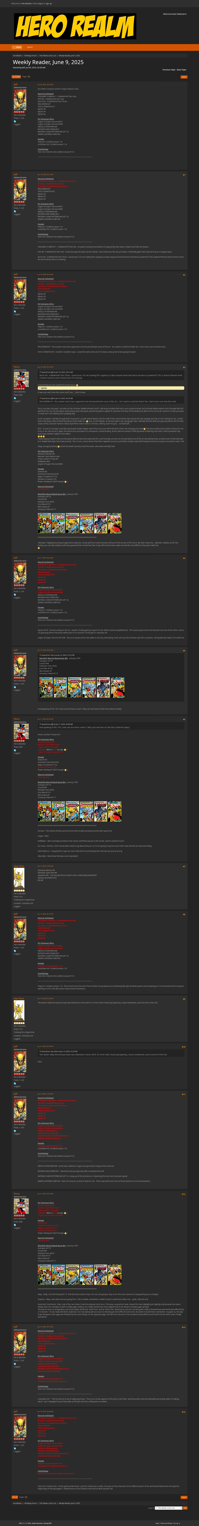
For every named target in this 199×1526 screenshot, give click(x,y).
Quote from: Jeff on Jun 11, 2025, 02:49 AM (57, 724)
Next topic (181, 70)
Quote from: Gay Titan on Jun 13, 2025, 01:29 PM (59, 1051)
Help (157, 1523)
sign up (49, 3)
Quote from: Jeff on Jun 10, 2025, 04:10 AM (57, 398)
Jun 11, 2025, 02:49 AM (45, 650)
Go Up (14, 1497)
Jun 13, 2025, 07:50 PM (45, 1046)
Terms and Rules (166, 1523)
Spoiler (44, 388)
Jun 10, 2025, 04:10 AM (45, 274)
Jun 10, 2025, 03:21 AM (45, 174)
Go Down (16, 77)
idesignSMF (48, 1523)
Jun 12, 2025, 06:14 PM (45, 914)
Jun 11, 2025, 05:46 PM (45, 719)
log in (40, 3)
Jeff (15, 84)
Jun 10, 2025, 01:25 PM (45, 367)
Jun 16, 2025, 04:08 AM (45, 1411)
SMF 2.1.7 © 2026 (25, 1523)
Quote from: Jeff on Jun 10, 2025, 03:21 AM (57, 372)
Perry (16, 366)
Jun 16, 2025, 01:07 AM (45, 1327)
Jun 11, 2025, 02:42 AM (45, 558)
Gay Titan (19, 866)
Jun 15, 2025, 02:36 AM (45, 1194)
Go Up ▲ (177, 1523)
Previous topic (169, 70)
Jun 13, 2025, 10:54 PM (45, 1094)
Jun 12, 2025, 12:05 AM (45, 866)
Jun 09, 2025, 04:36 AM (45, 84)
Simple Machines (37, 1523)
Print (184, 77)
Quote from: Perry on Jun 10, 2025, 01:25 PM (57, 655)
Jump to (151, 1508)
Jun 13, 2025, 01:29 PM (45, 998)
